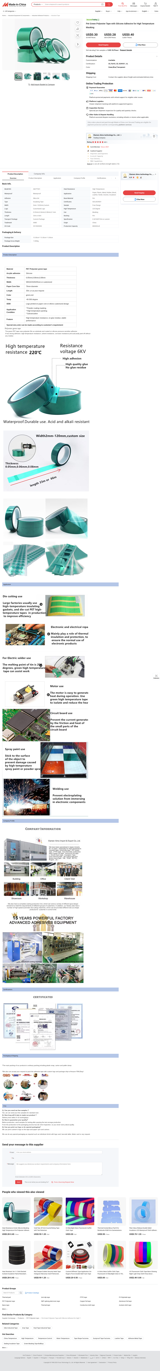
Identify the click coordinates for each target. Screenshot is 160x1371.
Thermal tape (45, 1305)
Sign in (155, 6)
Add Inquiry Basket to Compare (43, 84)
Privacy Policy (112, 1362)
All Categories (9, 11)
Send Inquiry (103, 45)
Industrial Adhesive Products (40, 15)
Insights (135, 1355)
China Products (37, 1355)
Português (44, 1358)
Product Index (118, 1355)
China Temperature (10, 1338)
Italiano (69, 1358)
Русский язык (60, 1358)
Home (4, 15)
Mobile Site (127, 1355)
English (29, 1358)
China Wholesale (71, 1355)
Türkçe (122, 1358)
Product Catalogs (33, 1293)
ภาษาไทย (115, 1358)
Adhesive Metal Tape (135, 1338)
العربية (91, 1358)
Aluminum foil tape (125, 1301)
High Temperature (27, 1338)
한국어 (98, 1358)
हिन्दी (109, 1358)
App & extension (131, 11)
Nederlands (84, 1358)
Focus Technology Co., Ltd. (66, 1362)
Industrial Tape (55, 15)
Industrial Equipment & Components (18, 15)
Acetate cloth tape (125, 1305)
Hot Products (27, 1355)
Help (118, 11)
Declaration (102, 1362)
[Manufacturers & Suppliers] (14, 4)
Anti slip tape (45, 1297)
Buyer (108, 11)
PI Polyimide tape (125, 1297)
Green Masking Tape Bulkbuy (34, 1344)
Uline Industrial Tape (11, 1328)
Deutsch (76, 1358)
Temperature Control (45, 1338)
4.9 (130, 177)
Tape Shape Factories (81, 1338)
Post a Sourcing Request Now (62, 1182)
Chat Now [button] (142, 45)
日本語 (104, 1358)
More (4, 1348)
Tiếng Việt (130, 1358)
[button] (111, 178)
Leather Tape (119, 1338)
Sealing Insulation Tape (11, 1344)
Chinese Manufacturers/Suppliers (54, 1355)
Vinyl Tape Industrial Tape (42, 1328)
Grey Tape (25, 1328)
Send (18, 1182)
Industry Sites (94, 1355)
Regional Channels (105, 1355)
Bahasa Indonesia (140, 1358)
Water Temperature (62, 1338)
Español (36, 1358)
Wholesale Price (83, 1355)
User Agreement (92, 1362)
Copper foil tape (85, 1301)
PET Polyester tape (8, 1301)
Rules (156, 11)
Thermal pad (6, 1297)
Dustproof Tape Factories (101, 1338)
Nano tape (5, 1305)
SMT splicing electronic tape (50, 1301)
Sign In (89, 164)
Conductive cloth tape (87, 1305)
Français (51, 1358)
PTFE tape (83, 1297)
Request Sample (126, 50)
